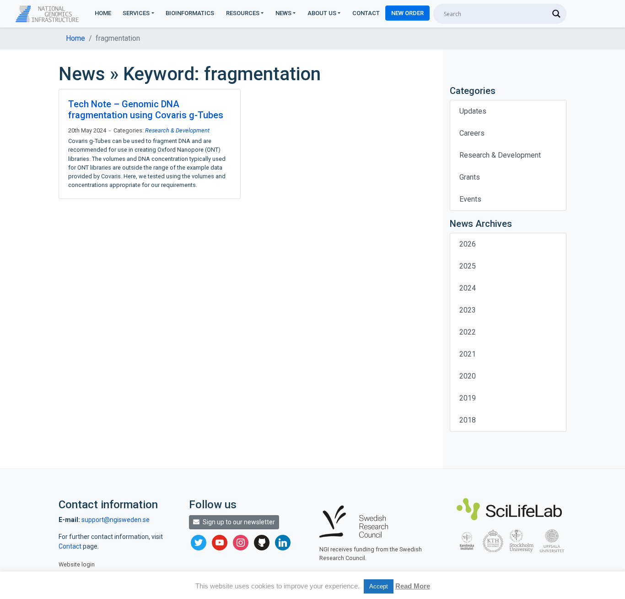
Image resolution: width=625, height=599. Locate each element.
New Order (407, 13)
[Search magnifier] (556, 13)
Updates (472, 111)
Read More (412, 586)
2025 (467, 266)
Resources (242, 13)
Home (103, 13)
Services (136, 13)
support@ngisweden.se (115, 519)
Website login (77, 564)
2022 (467, 332)
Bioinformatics (190, 13)
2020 (467, 376)
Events (470, 199)
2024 (467, 288)
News (283, 13)
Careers (472, 133)
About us (321, 13)
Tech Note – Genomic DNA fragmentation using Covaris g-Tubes (145, 110)
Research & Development (177, 130)
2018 (467, 420)
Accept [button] (378, 586)
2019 (467, 398)
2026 (467, 244)
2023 (467, 310)
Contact (366, 13)
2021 (467, 354)
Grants (469, 177)
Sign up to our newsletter (238, 522)
